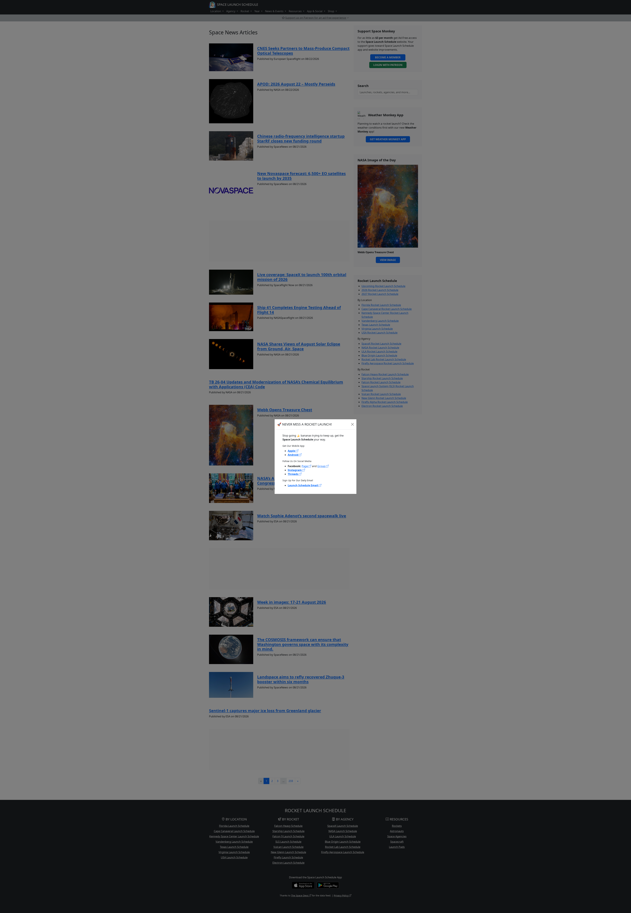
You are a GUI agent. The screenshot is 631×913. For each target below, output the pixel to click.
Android (293, 455)
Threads (293, 474)
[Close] (352, 424)
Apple (292, 451)
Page (305, 466)
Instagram (295, 470)
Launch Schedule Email (303, 485)
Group (321, 466)
